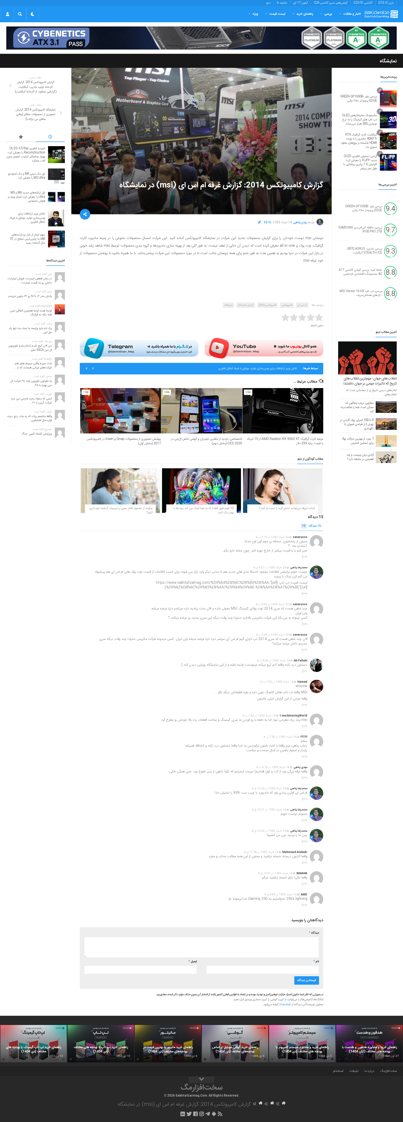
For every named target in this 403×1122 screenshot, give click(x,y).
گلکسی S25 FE (362, 2)
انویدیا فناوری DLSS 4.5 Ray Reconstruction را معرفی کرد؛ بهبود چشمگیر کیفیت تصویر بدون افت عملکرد (26, 154)
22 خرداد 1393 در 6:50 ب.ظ (272, 604)
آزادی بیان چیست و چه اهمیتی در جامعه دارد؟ (360, 457)
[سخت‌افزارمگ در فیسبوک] (195, 1113)
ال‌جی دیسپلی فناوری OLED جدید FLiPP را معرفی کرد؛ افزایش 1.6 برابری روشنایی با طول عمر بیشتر (360, 162)
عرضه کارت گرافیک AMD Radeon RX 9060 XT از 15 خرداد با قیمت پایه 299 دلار (285, 441)
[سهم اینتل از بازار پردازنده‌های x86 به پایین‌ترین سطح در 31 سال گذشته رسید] (56, 239)
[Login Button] (7, 14)
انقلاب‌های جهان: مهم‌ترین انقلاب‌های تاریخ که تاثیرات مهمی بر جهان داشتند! (370, 381)
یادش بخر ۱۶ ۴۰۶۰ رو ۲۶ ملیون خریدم (30, 296)
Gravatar (285, 1004)
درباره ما (369, 1071)
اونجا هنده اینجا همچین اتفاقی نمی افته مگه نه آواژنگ (31, 313)
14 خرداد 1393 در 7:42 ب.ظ (259, 715)
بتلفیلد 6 (282, 2)
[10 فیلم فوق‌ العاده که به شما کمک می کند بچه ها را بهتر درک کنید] (201, 490)
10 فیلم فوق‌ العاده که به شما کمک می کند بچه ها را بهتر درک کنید (203, 510)
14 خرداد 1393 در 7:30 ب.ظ (280, 737)
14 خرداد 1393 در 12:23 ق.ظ (269, 788)
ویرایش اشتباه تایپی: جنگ (37, 433)
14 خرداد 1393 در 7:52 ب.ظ (276, 682)
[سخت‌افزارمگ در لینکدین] (183, 1113)
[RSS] (220, 1113)
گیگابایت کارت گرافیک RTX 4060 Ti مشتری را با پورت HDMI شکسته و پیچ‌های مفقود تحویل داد (359, 141)
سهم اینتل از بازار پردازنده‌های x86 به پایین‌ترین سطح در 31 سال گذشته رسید (252, 368)
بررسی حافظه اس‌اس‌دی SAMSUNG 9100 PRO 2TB (360, 229)
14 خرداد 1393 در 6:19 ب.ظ (272, 767)
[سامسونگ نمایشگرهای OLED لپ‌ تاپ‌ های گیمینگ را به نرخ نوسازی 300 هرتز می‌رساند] (388, 120)
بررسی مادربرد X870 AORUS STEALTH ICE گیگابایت (364, 251)
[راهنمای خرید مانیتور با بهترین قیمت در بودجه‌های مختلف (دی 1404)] (168, 1043)
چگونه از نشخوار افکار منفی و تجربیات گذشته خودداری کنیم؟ (121, 510)
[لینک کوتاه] (259, 222)
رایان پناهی (300, 222)
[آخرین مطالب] (50, 137)
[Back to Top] (201, 1080)
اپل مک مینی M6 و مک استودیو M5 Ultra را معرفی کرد (26, 176)
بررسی (328, 14)
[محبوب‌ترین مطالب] (21, 137)
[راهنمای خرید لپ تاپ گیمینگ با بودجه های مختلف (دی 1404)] (33, 1043)
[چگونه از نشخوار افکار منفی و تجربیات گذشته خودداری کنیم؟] (120, 490)
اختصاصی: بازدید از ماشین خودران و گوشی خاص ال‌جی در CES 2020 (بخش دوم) (206, 441)
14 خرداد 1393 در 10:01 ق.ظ (275, 873)
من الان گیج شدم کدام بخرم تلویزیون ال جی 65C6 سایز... (30, 348)
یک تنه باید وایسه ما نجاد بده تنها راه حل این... (30, 330)
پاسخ (304, 556)
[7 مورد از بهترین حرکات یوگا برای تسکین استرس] (386, 441)
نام (316, 961)
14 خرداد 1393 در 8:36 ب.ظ (273, 660)
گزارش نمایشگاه (246, 305)
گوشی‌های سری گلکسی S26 (330, 2)
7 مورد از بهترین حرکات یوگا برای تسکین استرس (358, 441)
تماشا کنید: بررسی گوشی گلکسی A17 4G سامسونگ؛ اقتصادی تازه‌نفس (360, 272)
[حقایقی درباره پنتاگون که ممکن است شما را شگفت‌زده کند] (386, 407)
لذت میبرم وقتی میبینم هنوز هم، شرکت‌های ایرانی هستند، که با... (33, 365)
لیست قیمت (277, 14)
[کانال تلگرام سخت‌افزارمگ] (207, 1113)
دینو (268, 2)
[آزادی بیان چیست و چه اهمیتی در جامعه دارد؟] (386, 457)
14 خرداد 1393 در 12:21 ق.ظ (269, 809)
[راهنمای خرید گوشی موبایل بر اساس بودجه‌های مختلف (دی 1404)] (235, 1043)
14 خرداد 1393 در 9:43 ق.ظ (280, 894)
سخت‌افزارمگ (388, 1071)
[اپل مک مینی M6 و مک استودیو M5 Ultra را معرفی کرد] (56, 176)
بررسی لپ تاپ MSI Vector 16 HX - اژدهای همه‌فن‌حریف (361, 293)
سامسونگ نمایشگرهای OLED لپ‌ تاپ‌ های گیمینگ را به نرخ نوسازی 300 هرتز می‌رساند (359, 119)
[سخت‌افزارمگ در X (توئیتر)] (189, 1113)
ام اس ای (302, 305)
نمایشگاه (388, 61)
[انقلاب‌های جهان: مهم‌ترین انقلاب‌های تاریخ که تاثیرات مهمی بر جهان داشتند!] (367, 357)
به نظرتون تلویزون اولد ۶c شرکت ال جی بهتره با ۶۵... (31, 383)
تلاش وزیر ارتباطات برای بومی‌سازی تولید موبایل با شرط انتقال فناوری (27, 217)
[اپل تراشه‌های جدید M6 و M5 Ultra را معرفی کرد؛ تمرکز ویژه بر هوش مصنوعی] (56, 197)
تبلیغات (354, 1071)
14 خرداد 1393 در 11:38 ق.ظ (261, 852)
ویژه (255, 14)
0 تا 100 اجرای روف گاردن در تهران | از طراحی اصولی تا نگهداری (357, 424)
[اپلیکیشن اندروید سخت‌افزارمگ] (214, 1113)
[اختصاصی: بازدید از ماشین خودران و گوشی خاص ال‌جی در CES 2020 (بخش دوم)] (201, 411)
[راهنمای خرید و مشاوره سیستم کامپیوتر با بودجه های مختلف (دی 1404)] (302, 1043)
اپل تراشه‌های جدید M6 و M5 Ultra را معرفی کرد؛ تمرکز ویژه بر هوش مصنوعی (26, 196)
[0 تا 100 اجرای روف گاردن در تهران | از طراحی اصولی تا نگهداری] (386, 424)
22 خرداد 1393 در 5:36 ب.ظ (272, 635)
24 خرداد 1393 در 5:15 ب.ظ (272, 537)
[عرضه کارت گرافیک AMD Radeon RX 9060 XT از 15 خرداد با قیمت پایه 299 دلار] (282, 411)
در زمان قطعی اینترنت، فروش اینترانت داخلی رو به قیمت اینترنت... (29, 280)
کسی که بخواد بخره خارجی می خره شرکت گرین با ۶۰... (31, 400)
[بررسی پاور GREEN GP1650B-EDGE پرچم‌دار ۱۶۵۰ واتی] (388, 99)
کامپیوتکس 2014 (267, 305)
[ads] (201, 38)
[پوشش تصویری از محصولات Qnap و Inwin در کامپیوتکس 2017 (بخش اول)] (120, 411)
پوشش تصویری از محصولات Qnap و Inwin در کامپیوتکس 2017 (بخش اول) (124, 441)
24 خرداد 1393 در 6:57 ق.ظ (269, 567)
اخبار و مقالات (352, 14)
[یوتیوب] (264, 348)
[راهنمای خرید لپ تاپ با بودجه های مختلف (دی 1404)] (101, 1043)
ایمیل (192, 961)
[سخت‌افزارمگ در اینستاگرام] (201, 1113)
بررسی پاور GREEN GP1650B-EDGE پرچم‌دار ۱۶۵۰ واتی (358, 98)
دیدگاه (309, 526)
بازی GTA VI (386, 2)
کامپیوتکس (286, 305)
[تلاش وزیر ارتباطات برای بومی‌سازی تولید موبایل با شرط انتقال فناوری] (56, 218)
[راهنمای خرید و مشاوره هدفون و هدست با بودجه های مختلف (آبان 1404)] (369, 1043)
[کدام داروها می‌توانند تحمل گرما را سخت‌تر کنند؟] (282, 490)
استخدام (338, 1071)
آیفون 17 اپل (300, 2)
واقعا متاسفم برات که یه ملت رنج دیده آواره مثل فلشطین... (29, 418)
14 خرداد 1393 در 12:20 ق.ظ (269, 831)
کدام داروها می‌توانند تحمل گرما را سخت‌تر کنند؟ (287, 508)
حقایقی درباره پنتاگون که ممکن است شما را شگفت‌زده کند (357, 407)
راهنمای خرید (304, 14)
